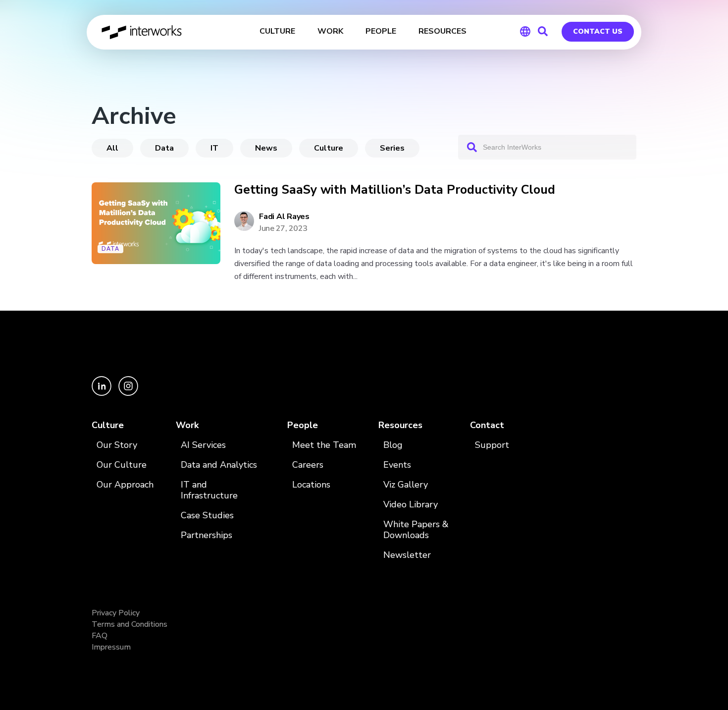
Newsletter (407, 555)
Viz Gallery (405, 485)
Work (187, 425)
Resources (400, 425)
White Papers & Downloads (416, 530)
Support (492, 445)
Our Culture (122, 465)
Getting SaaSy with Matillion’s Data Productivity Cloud (394, 190)
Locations (311, 485)
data (164, 148)
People (302, 425)
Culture (328, 148)
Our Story (117, 445)
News (266, 148)
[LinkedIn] (102, 393)
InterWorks (142, 32)
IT (214, 148)
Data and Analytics (219, 465)
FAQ (99, 635)
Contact (487, 425)
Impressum (111, 647)
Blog (393, 445)
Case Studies (207, 515)
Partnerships (206, 535)
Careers (307, 465)
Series (392, 148)
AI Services (203, 445)
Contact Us (598, 31)
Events (397, 465)
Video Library (410, 504)
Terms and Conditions (129, 624)
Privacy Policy (116, 612)
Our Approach (125, 485)
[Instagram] (128, 393)
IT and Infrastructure (209, 490)
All (112, 148)
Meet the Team (324, 445)
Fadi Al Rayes (284, 216)
